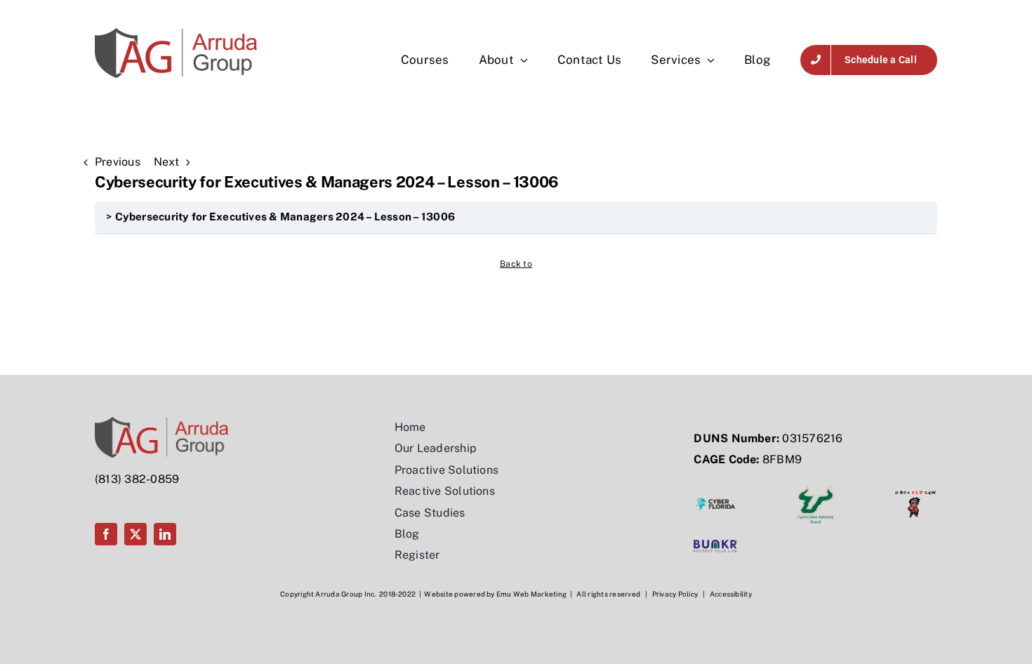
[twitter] (135, 534)
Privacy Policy (675, 594)
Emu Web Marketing (531, 594)
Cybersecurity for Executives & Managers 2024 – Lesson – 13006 (285, 216)
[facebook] (106, 534)
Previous (117, 161)
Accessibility (731, 594)
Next (166, 161)
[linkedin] (165, 534)
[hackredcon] (915, 487)
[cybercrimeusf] (816, 487)
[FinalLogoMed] (176, 33)
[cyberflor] (715, 487)
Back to (516, 264)
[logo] (715, 545)
